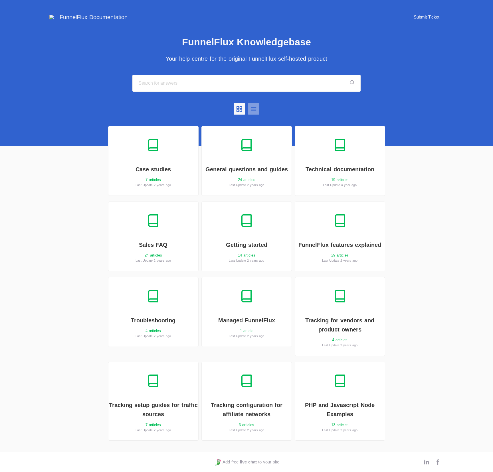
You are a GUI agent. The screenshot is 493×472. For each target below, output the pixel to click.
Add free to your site (251, 461)
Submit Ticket (426, 17)
